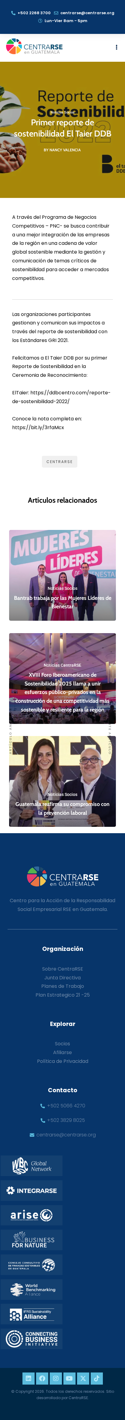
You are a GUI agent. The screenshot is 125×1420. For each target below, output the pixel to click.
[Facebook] (42, 1378)
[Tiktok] (97, 1378)
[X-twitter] (83, 1378)
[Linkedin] (28, 1378)
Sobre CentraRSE (62, 968)
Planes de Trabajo (62, 986)
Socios (62, 1043)
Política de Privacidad (62, 1061)
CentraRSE (59, 461)
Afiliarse (62, 1052)
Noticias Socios (63, 112)
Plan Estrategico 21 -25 (62, 994)
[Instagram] (56, 1378)
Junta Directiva (62, 977)
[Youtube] (69, 1378)
